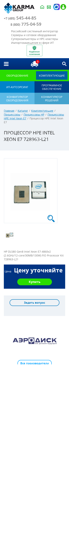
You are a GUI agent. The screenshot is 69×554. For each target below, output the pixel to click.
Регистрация (63, 7)
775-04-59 (26, 24)
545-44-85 (20, 18)
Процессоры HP (34, 114)
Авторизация (56, 7)
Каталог (23, 110)
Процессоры (12, 114)
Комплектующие (42, 110)
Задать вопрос (34, 303)
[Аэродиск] (34, 340)
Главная (9, 110)
